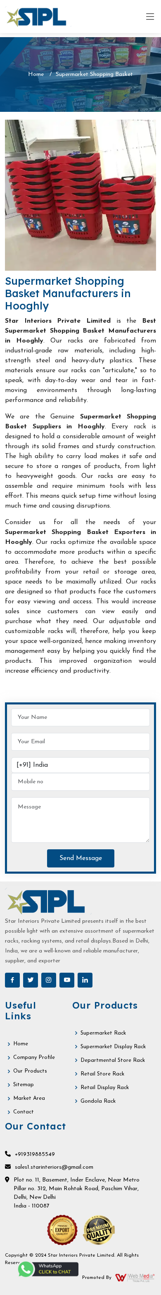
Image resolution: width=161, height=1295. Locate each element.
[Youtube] (66, 980)
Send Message (80, 858)
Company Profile (34, 1057)
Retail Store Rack (102, 1074)
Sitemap (23, 1084)
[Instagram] (48, 980)
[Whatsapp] (47, 1269)
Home (36, 74)
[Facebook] (12, 980)
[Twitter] (30, 980)
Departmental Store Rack (112, 1060)
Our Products (30, 1071)
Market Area (29, 1098)
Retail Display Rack (104, 1087)
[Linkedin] (85, 980)
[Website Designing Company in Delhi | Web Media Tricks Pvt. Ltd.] (135, 1278)
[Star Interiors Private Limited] (38, 16)
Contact (23, 1112)
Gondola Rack (98, 1101)
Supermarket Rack (103, 1033)
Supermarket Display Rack (113, 1046)
